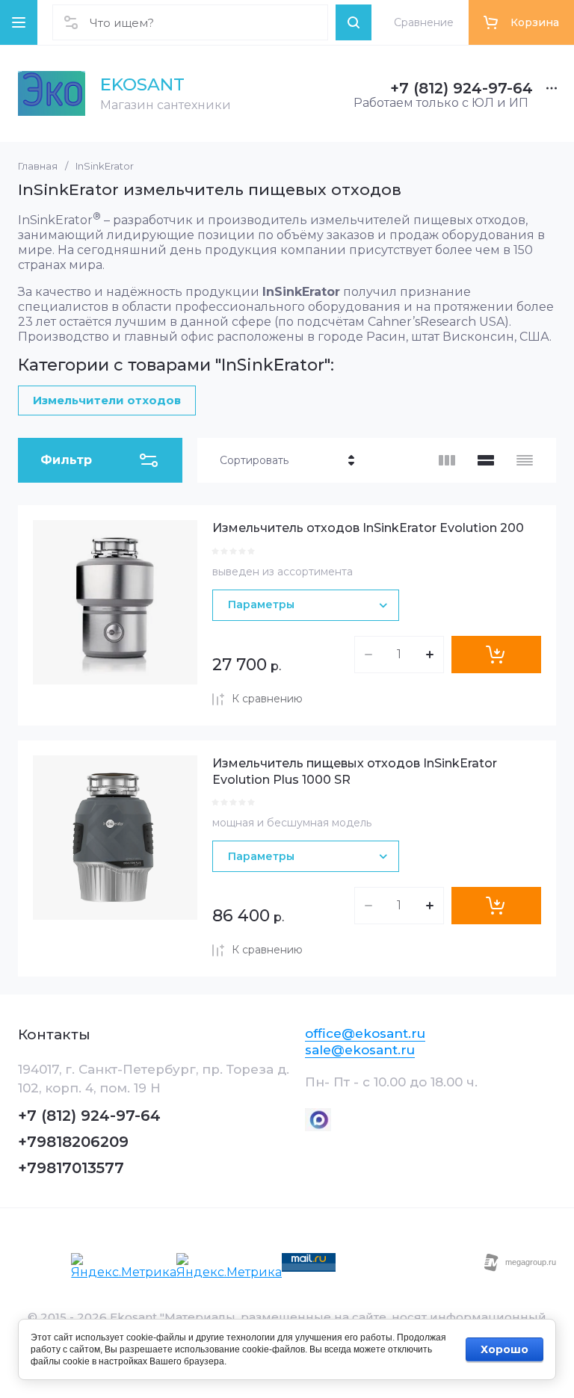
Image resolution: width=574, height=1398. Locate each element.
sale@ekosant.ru (360, 1049)
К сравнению (267, 698)
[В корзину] (496, 654)
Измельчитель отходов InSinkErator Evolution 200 (368, 528)
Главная (38, 166)
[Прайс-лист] (524, 460)
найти (353, 22)
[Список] (486, 460)
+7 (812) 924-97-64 (461, 88)
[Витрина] (447, 460)
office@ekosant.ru (365, 1033)
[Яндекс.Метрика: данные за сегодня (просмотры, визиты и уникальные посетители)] (123, 1266)
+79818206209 (73, 1142)
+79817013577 (71, 1168)
